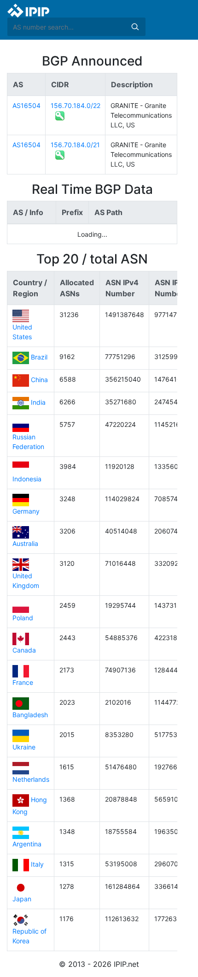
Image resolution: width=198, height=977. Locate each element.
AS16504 (26, 105)
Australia (25, 543)
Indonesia (26, 479)
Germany (26, 511)
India (38, 403)
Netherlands (30, 779)
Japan (21, 899)
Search (135, 27)
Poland (22, 618)
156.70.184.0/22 (75, 105)
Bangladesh (30, 715)
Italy (37, 865)
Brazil (39, 357)
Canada (24, 650)
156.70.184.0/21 (75, 145)
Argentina (26, 844)
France (22, 682)
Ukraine (23, 747)
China (39, 380)
